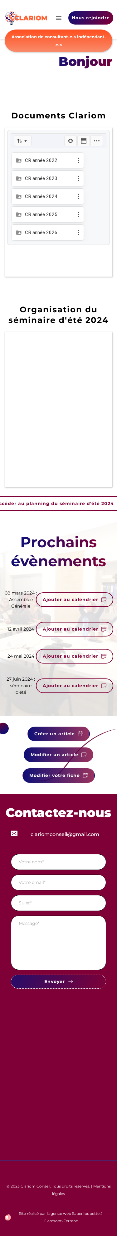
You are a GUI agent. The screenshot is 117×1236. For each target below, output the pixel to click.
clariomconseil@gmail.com (65, 834)
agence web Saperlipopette (74, 1213)
